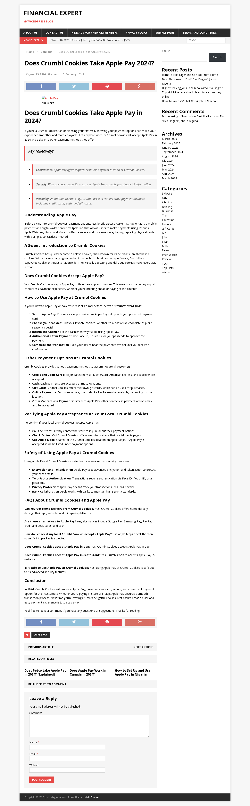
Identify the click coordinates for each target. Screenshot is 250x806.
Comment (35, 713)
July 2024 (167, 160)
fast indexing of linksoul (177, 116)
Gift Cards (168, 228)
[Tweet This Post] (74, 86)
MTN (165, 246)
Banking (70, 74)
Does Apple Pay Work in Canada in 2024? (88, 672)
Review (166, 259)
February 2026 (171, 143)
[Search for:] (206, 40)
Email (33, 754)
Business (167, 211)
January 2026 (170, 147)
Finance (167, 224)
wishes (166, 272)
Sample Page (164, 32)
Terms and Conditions (199, 32)
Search (166, 51)
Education (168, 220)
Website (34, 765)
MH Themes (92, 797)
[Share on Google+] (140, 86)
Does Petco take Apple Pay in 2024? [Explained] (45, 672)
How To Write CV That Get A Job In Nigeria (189, 101)
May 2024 (168, 169)
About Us (30, 32)
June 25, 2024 (37, 74)
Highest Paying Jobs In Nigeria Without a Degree (192, 88)
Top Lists (168, 268)
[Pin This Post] (107, 86)
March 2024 (169, 178)
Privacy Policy (136, 32)
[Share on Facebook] (41, 86)
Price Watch (169, 255)
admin (55, 74)
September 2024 (172, 152)
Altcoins (167, 202)
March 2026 (169, 139)
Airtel (165, 198)
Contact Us (54, 32)
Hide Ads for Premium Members (94, 32)
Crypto (166, 215)
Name (33, 742)
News (165, 250)
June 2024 (168, 165)
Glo (164, 233)
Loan (165, 242)
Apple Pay (40, 634)
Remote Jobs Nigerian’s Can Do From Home (190, 75)
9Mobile (167, 193)
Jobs (164, 237)
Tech (165, 263)
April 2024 (168, 174)
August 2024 (170, 156)
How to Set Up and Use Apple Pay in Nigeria (133, 672)
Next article (143, 647)
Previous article (41, 647)
